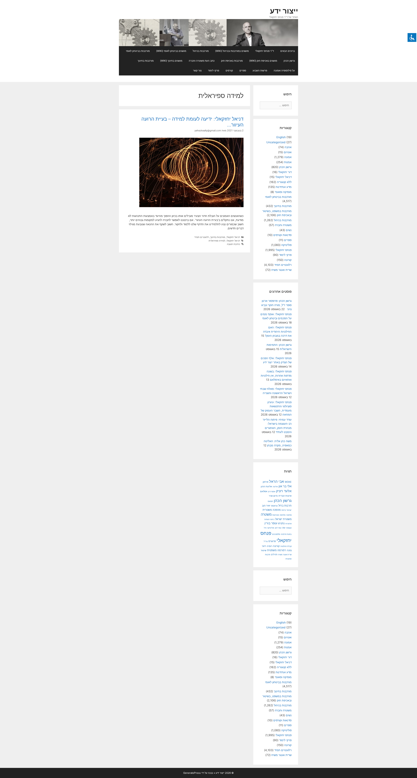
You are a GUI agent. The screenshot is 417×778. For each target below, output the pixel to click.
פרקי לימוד (213, 70)
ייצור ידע (284, 10)
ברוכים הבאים (287, 50)
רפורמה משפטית (276, 550)
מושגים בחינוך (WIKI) (171, 60)
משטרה (266, 514)
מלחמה (283, 515)
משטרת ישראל (283, 519)
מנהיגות (275, 515)
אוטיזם (288, 152)
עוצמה (289, 528)
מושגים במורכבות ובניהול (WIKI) (232, 50)
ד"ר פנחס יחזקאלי (264, 50)
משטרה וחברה (283, 225)
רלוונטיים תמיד (201, 237)
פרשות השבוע (260, 70)
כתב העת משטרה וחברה (202, 60)
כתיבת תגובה (233, 244)
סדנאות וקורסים (282, 235)
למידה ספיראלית (217, 240)
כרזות (283, 510)
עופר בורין (271, 523)
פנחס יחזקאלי (283, 250)
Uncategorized (276, 142)
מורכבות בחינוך (146, 60)
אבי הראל (276, 481)
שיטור (263, 550)
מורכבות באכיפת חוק (232, 60)
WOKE (288, 481)
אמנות (288, 162)
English (281, 137)
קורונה (288, 260)
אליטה (275, 487)
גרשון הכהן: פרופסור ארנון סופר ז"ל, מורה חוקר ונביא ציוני (276, 305)
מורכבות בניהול (201, 50)
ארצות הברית (285, 495)
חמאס (270, 501)
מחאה (289, 515)
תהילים (274, 554)
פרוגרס (272, 541)
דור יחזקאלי (285, 172)
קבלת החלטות (286, 546)
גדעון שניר (273, 496)
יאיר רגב (266, 505)
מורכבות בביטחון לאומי (138, 50)
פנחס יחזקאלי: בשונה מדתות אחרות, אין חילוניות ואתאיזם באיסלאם (276, 375)
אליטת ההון (266, 486)
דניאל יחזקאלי (233, 237)
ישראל (289, 510)
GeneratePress (192, 772)
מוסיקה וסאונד (283, 192)
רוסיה (269, 546)
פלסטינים (276, 534)
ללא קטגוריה (284, 182)
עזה (283, 528)
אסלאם (263, 491)
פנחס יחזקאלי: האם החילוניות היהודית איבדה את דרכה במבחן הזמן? (277, 331)
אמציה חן (271, 491)
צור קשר (197, 70)
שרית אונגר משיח (281, 270)
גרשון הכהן (289, 60)
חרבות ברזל (285, 505)
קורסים (229, 70)
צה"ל (266, 541)
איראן (265, 481)
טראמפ (274, 506)
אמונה (288, 157)
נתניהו (281, 523)
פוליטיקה (286, 245)
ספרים (242, 70)
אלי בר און (285, 486)
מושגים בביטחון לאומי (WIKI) (171, 50)
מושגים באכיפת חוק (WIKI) (263, 60)
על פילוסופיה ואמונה (284, 70)
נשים (289, 230)
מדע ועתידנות (284, 187)
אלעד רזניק (284, 491)
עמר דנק (278, 528)
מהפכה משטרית (272, 509)
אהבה (288, 147)
